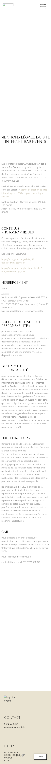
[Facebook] (12, 737)
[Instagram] (6, 737)
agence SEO (16, 193)
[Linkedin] (18, 737)
